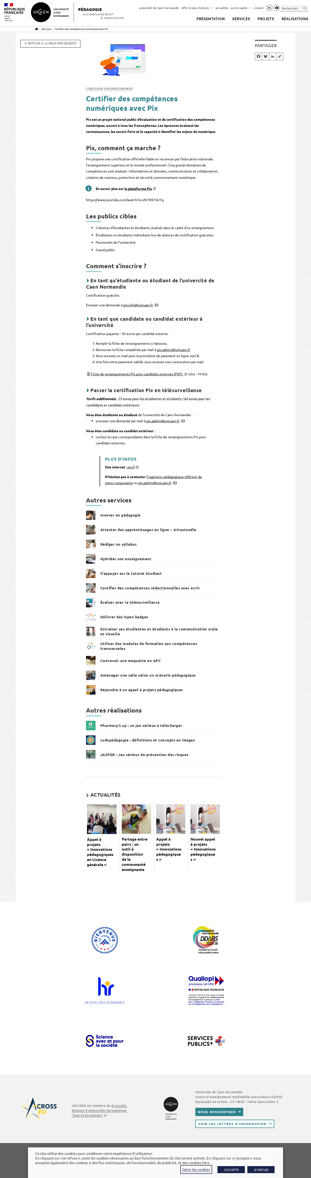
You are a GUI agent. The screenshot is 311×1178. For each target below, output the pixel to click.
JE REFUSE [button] (260, 1170)
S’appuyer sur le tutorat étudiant (131, 573)
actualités (222, 8)
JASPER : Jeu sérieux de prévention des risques (144, 754)
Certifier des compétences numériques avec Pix (81, 29)
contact (259, 8)
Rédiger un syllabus (118, 544)
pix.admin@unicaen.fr (173, 349)
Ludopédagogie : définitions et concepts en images (147, 740)
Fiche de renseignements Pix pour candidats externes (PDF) (149, 374)
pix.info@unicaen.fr (138, 305)
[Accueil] (36, 29)
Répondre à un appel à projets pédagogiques (141, 689)
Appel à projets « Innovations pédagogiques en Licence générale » (100, 852)
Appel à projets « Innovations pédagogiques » (168, 849)
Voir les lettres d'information (232, 1124)
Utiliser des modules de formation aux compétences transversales (148, 646)
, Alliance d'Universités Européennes (99, 1110)
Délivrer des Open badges (124, 616)
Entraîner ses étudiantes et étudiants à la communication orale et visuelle (159, 631)
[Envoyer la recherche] (305, 8)
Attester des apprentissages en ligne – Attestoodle (148, 529)
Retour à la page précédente (52, 43)
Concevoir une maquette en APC (130, 660)
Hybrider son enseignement (126, 558)
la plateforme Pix (138, 188)
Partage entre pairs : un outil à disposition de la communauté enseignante (134, 854)
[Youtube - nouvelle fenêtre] (277, 8)
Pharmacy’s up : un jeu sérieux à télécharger (141, 725)
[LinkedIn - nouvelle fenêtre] (269, 8)
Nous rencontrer (217, 1112)
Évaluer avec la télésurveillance (130, 602)
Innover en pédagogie (120, 515)
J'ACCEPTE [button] (231, 1170)
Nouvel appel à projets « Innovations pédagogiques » (203, 849)
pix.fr (131, 467)
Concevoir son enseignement (109, 88)
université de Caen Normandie (159, 8)
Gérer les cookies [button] (196, 1169)
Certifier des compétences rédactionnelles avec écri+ (150, 587)
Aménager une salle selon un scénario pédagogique (148, 675)
